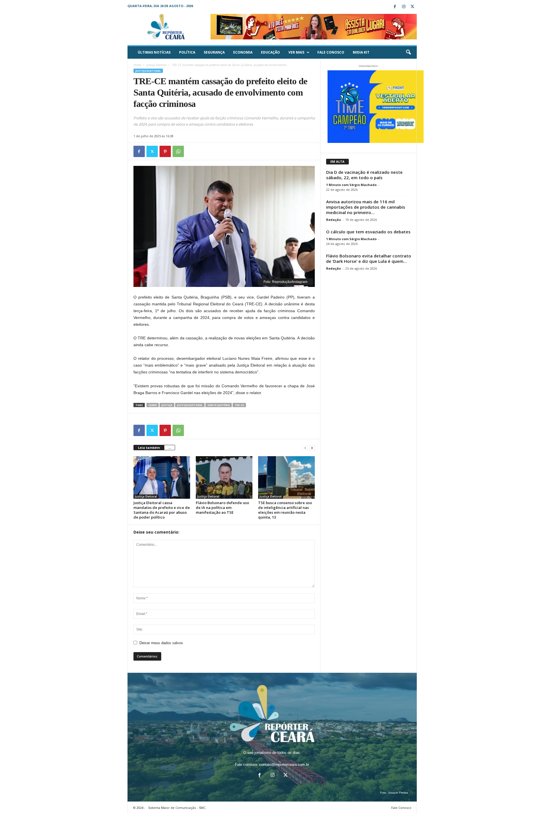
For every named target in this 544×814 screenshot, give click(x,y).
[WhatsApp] (178, 151)
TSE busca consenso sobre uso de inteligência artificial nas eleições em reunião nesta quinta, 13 (285, 510)
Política (187, 52)
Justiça (167, 405)
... (169, 447)
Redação (333, 219)
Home (137, 65)
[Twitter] (412, 7)
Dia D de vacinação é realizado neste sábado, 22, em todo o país (364, 174)
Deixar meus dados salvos (161, 643)
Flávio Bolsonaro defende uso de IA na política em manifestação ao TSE (222, 507)
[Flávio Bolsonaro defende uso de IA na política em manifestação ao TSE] (224, 477)
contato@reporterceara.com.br (284, 764)
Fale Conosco (330, 52)
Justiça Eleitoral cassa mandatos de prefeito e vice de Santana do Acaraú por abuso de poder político (161, 510)
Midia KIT (361, 52)
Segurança (214, 52)
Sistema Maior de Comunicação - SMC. (177, 807)
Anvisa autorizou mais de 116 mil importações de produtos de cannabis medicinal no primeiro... (365, 207)
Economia (242, 52)
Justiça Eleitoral (156, 65)
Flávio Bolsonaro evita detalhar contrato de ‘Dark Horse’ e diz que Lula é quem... (368, 258)
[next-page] (312, 448)
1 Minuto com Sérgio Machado (351, 185)
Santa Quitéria (218, 405)
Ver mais (296, 52)
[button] (408, 52)
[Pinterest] (165, 151)
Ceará (152, 405)
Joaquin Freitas (398, 792)
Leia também (149, 447)
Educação (270, 52)
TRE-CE (239, 405)
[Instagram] (403, 7)
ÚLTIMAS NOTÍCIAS (154, 52)
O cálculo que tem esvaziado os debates (368, 231)
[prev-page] (305, 448)
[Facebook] (395, 7)
